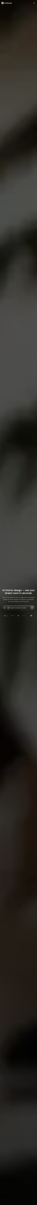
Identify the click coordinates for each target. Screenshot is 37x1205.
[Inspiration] (8, 607)
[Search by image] (4, 608)
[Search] (32, 608)
